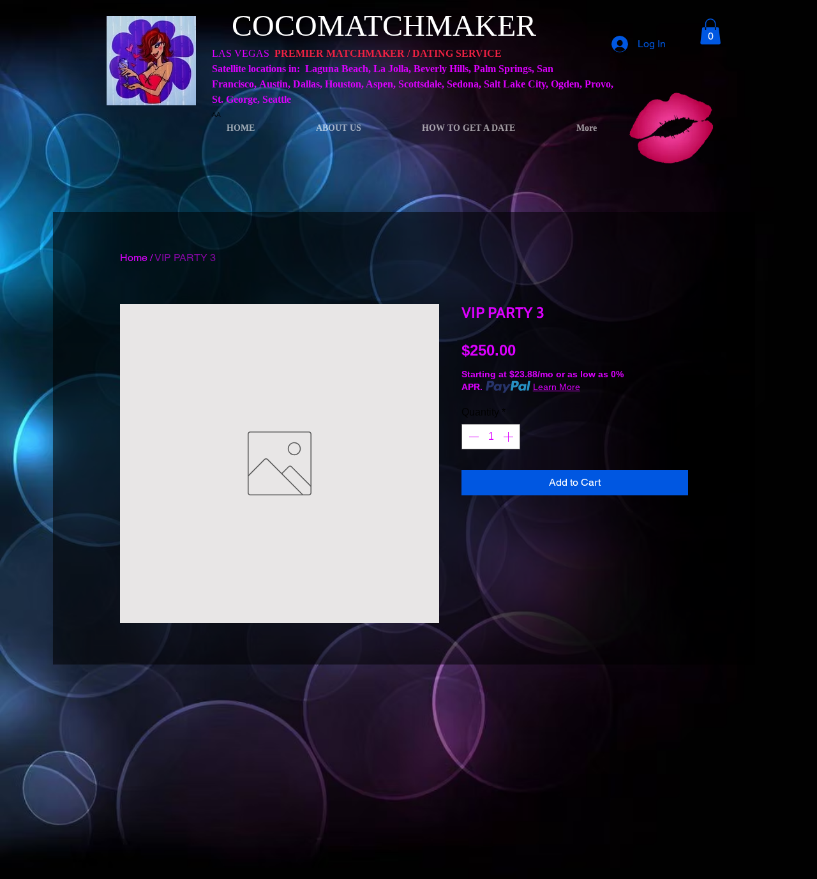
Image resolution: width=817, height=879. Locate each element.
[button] (710, 32)
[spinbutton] (490, 436)
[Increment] (509, 436)
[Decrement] (472, 436)
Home (133, 258)
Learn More (556, 387)
